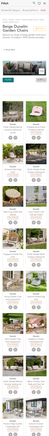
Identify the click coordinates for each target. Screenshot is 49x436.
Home (5, 20)
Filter (8, 80)
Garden (11, 20)
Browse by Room (30, 10)
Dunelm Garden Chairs (30, 20)
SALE (43, 10)
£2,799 (12, 133)
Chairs (18, 20)
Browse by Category (10, 10)
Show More (10, 50)
